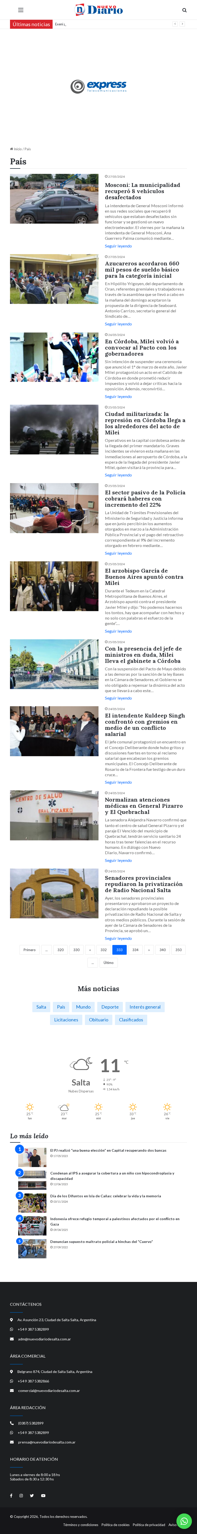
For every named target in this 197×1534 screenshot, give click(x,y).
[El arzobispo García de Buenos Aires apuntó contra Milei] (54, 586)
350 (178, 950)
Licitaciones (66, 1019)
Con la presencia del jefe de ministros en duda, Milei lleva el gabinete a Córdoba (143, 654)
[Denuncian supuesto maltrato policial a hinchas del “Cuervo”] (32, 1248)
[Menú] (20, 11)
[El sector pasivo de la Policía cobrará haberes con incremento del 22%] (54, 508)
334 (135, 950)
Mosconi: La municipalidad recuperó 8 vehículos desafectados (142, 191)
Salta (41, 1007)
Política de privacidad (149, 1525)
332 (104, 950)
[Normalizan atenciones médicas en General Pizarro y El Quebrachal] (54, 815)
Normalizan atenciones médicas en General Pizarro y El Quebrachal (144, 805)
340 (163, 950)
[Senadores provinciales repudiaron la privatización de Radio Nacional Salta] (54, 894)
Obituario (98, 1019)
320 (60, 950)
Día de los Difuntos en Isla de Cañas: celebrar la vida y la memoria (105, 1196)
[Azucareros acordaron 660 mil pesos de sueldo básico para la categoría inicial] (54, 279)
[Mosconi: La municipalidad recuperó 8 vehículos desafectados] (54, 199)
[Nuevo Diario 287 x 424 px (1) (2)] (98, 87)
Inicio (17, 149)
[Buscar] (184, 11)
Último (109, 963)
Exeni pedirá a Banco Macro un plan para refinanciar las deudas (102, 24)
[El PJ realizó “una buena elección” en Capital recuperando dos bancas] (32, 1157)
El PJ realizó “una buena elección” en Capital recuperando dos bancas (108, 1150)
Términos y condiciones (80, 1525)
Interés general (145, 1007)
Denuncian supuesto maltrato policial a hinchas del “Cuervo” (101, 1241)
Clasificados (131, 1019)
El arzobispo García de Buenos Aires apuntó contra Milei (144, 576)
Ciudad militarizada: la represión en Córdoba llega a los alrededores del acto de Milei (145, 423)
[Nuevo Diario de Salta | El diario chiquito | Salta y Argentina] (98, 10)
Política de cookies (116, 1525)
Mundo (83, 1007)
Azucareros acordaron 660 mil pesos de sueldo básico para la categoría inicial (142, 269)
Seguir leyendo (118, 246)
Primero (30, 950)
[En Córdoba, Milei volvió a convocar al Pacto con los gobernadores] (54, 357)
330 (76, 950)
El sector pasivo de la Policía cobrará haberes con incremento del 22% (145, 498)
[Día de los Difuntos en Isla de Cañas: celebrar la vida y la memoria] (32, 1203)
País (61, 1007)
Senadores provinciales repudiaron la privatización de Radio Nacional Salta (144, 884)
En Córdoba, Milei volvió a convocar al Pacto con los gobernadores (142, 347)
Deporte (110, 1007)
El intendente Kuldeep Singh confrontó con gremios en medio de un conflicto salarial (145, 725)
